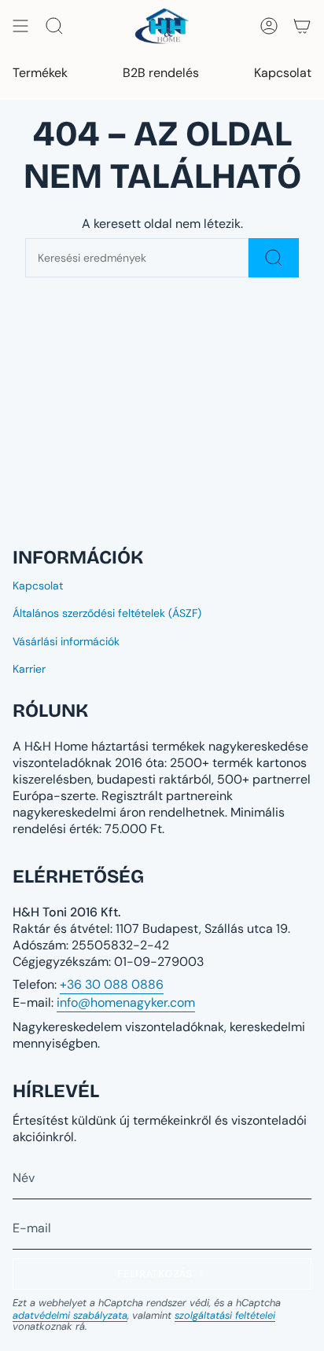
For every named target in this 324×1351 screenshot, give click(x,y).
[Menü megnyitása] (20, 26)
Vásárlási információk (66, 641)
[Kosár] (301, 26)
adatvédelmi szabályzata (70, 1315)
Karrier (29, 669)
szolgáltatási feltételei (225, 1315)
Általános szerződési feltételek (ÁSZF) (107, 613)
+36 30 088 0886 (112, 984)
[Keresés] (274, 257)
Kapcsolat (38, 585)
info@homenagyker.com (126, 1002)
